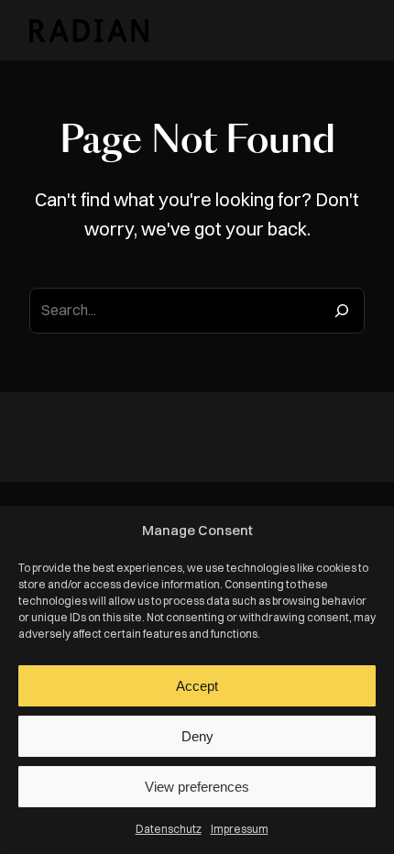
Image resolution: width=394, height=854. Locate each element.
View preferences (197, 786)
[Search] (341, 310)
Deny (197, 736)
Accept (197, 686)
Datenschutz (169, 829)
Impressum (239, 829)
